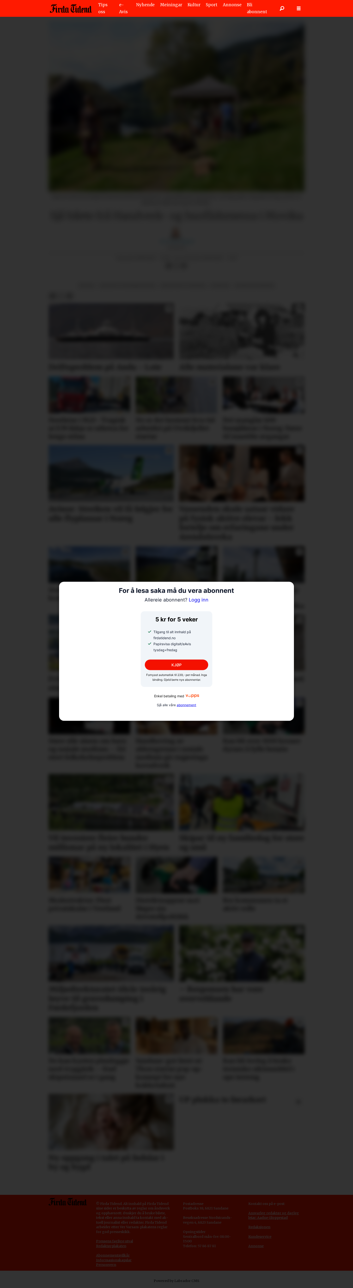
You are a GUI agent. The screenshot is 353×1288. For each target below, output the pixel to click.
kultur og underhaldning (128, 286)
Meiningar (171, 4)
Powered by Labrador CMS (176, 1281)
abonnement (186, 705)
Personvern (106, 1265)
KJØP (176, 664)
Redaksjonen (259, 1227)
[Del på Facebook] (168, 265)
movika (86, 286)
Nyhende (145, 4)
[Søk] (282, 8)
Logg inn (176, 600)
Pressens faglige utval (114, 1241)
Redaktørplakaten (111, 1246)
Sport (211, 4)
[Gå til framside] (71, 8)
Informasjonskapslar (114, 1260)
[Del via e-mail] (184, 265)
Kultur (194, 4)
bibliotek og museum (183, 286)
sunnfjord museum (254, 286)
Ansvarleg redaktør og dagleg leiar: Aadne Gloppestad (273, 1215)
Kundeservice (259, 1236)
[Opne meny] (298, 8)
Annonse (232, 4)
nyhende (220, 286)
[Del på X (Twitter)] (176, 265)
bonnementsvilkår (114, 1255)
